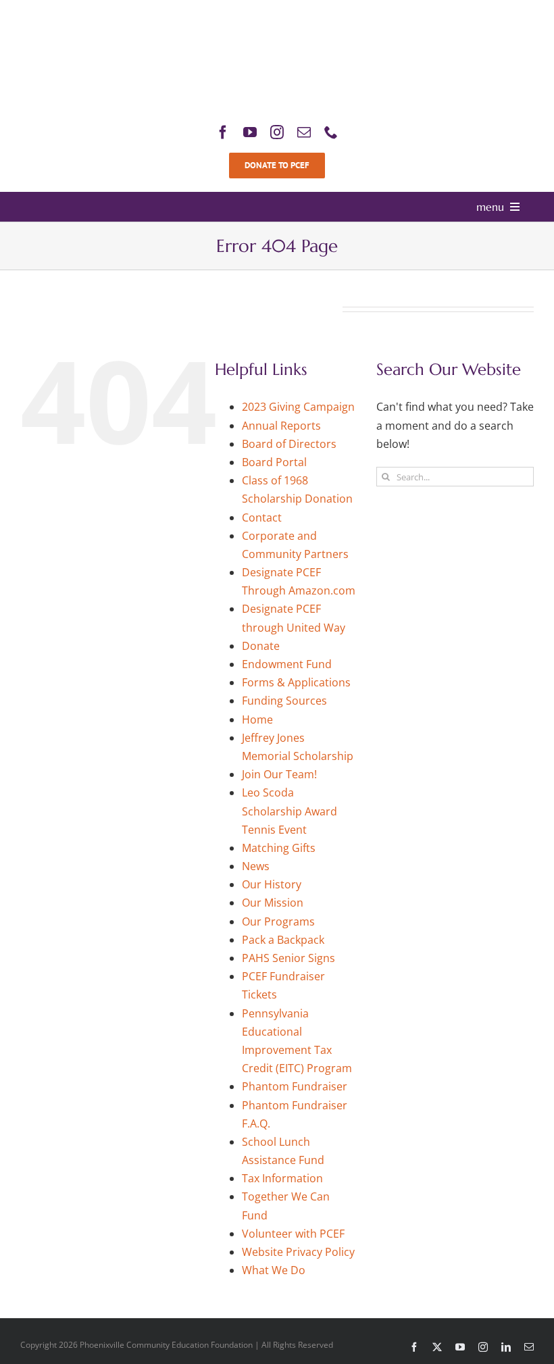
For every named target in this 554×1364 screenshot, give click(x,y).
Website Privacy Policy (298, 1251)
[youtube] (250, 132)
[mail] (304, 132)
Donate (261, 645)
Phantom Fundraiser (294, 1086)
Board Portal (274, 462)
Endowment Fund (287, 664)
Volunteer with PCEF (293, 1233)
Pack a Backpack (283, 939)
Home (257, 719)
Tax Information (282, 1178)
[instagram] (277, 132)
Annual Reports (281, 425)
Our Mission (272, 902)
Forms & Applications (296, 682)
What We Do (273, 1270)
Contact (262, 517)
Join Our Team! (279, 774)
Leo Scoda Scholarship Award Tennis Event (289, 810)
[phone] (331, 132)
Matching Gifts (279, 847)
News (256, 866)
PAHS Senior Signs (288, 958)
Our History (271, 884)
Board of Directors (289, 443)
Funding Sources (284, 700)
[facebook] (223, 132)
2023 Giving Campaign (298, 406)
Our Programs (278, 921)
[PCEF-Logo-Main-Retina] (277, 16)
